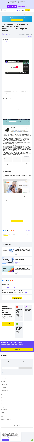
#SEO (19, 270)
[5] (7, 244)
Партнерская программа (5, 404)
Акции (2, 406)
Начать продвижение (17, 20)
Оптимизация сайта (4, 396)
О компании (3, 403)
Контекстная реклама (4, 400)
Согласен (5, 439)
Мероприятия (3, 407)
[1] (3, 244)
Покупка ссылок (3, 391)
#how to (16, 270)
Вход (22, 10)
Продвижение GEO (4, 390)
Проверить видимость (12, 6)
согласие (14, 382)
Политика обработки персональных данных (26, 439)
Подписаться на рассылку (17, 229)
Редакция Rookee (7, 34)
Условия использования (5, 413)
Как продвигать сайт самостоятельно (9, 296)
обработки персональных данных (7, 436)
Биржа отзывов (3, 393)
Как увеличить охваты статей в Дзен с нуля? (10, 294)
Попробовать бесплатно (7, 334)
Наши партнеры (3, 409)
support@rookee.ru (4, 419)
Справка (2, 422)
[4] (6, 244)
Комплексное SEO (4, 394)
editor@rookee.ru (28, 302)
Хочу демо (18, 10)
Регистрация (27, 10)
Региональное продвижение (5, 399)
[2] (4, 244)
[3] (5, 244)
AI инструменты (3, 397)
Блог (2, 426)
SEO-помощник (3, 410)
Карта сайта (3, 412)
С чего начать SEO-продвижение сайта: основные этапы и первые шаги (23, 259)
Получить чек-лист (17, 359)
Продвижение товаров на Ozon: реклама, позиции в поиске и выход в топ (22, 278)
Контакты (3, 416)
